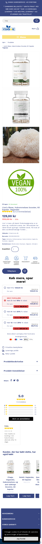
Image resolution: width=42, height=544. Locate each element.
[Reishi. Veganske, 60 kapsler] (26, 466)
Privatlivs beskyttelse (13, 347)
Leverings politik (11, 351)
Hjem (3, 42)
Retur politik (10, 354)
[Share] (11, 380)
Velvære (34, 244)
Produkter (11, 42)
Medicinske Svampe (18, 244)
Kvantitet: (6, 249)
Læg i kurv (10, 496)
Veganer (28, 244)
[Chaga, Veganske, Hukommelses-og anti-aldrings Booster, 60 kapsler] (10, 466)
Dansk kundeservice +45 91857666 (21, 2)
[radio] (21, 289)
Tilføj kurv (11, 271)
